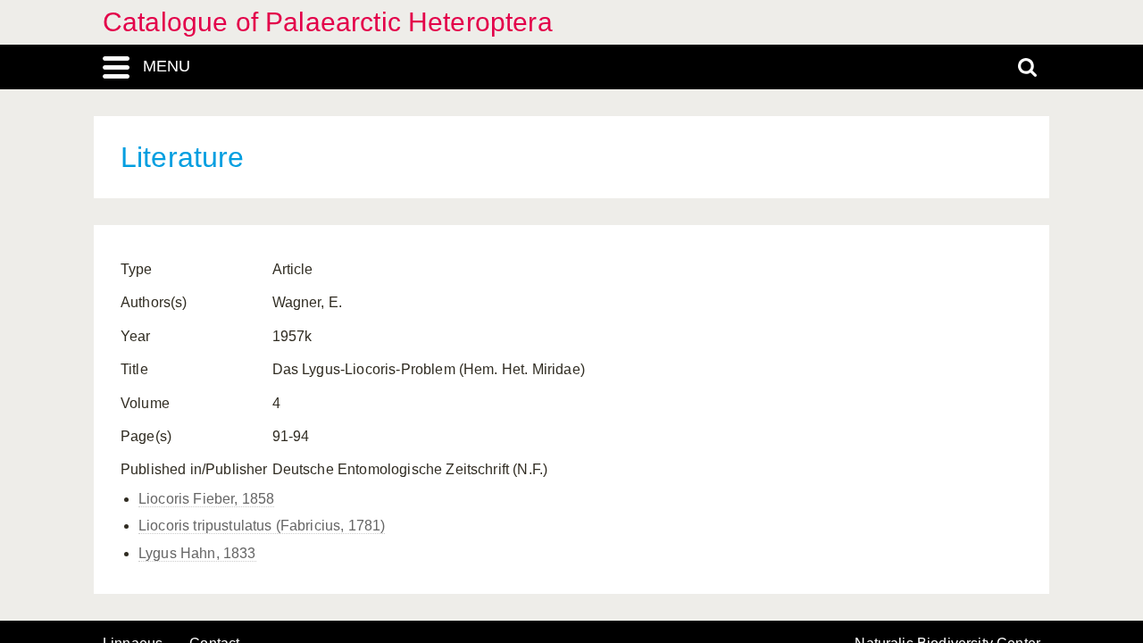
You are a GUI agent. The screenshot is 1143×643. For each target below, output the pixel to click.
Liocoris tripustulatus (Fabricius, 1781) (261, 525)
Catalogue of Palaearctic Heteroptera (328, 22)
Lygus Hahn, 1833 (197, 553)
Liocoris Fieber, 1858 (206, 498)
